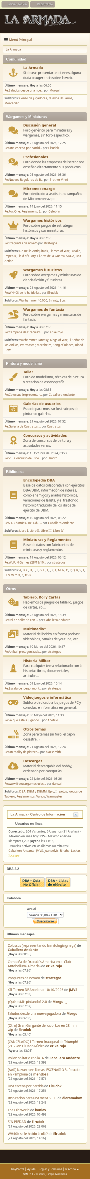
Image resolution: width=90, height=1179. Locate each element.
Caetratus (54, 426)
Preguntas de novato (24, 978)
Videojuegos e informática (47, 697)
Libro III (46, 530)
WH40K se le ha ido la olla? (28, 1134)
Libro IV (58, 530)
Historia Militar (36, 660)
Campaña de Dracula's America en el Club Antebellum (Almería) (39, 964)
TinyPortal (17, 1169)
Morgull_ (59, 1002)
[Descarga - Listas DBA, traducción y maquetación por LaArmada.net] (58, 886)
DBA (22, 791)
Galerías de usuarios (41, 403)
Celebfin (54, 211)
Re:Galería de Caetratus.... (22, 426)
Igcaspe (14, 855)
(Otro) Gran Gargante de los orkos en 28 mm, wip (43, 1027)
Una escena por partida (26, 1086)
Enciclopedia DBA (39, 480)
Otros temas (34, 729)
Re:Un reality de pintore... (22, 752)
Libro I (23, 530)
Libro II (34, 530)
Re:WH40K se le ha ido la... (22, 292)
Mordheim (44, 345)
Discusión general (39, 125)
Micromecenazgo (39, 188)
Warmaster (27, 345)
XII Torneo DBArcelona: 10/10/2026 (36, 990)
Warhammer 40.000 (33, 300)
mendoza (40, 1074)
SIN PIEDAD (17, 1122)
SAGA (70, 256)
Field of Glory (27, 256)
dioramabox (72, 1098)
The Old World (19, 1110)
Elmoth (52, 458)
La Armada (33, 67)
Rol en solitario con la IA (26, 1058)
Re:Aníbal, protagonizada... (23, 652)
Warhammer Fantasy (33, 340)
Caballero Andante (23, 950)
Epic (63, 300)
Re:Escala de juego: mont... (23, 688)
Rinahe (65, 850)
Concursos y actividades (45, 435)
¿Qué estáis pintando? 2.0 (27, 1002)
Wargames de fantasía (43, 309)
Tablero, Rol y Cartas (41, 597)
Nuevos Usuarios (60, 98)
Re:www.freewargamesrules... (25, 784)
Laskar (75, 850)
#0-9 (28, 575)
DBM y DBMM (37, 791)
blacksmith (53, 752)
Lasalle (75, 251)
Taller (28, 371)
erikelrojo (54, 966)
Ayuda (31, 1169)
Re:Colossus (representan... (23, 394)
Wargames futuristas (42, 269)
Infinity (53, 300)
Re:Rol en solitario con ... (21, 620)
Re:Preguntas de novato (21, 243)
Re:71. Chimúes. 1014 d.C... (23, 523)
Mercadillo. (12, 103)
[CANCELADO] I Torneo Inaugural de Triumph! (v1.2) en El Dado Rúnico (43, 1044)
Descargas (32, 760)
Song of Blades (63, 345)
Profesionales (35, 156)
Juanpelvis (51, 850)
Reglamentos (25, 796)
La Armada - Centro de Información (37, 814)
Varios (40, 796)
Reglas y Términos (50, 1169)
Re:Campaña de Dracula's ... (24, 332)
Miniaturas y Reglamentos (47, 539)
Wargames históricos (42, 220)
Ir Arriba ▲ (72, 1169)
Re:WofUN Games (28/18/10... (25, 562)
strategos (54, 978)
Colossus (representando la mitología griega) (42, 945)
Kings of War (58, 340)
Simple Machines (56, 1174)
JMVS (73, 990)
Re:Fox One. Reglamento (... (23, 211)
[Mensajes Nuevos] (13, 72)
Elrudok (24, 1030)
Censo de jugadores (33, 98)
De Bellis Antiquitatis (33, 251)
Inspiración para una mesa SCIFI (32, 1098)
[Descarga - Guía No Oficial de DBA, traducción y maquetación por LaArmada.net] (32, 886)
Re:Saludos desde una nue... (23, 90)
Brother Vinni (59, 180)
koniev (40, 1110)
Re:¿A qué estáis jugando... (22, 720)
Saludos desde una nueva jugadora (34, 1013)
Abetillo (53, 720)
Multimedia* (34, 628)
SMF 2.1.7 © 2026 (34, 1174)
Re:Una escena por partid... (23, 148)
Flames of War (59, 251)
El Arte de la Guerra (51, 256)
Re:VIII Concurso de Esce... (22, 458)
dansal (57, 784)
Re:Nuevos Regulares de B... (23, 180)
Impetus (10, 256)
